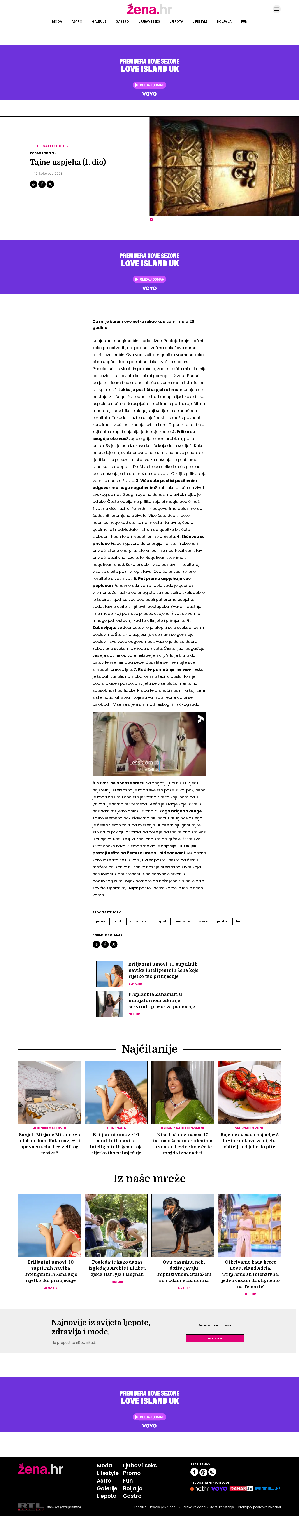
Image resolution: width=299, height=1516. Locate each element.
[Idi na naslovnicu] (149, 13)
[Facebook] (42, 187)
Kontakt (140, 1507)
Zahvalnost (139, 921)
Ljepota (176, 21)
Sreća (203, 921)
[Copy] (34, 187)
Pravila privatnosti (163, 1507)
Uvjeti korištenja (222, 1507)
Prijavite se (215, 1338)
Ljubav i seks (149, 21)
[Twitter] (50, 187)
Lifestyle (200, 21)
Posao (101, 921)
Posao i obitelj (53, 146)
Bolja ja (224, 21)
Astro (77, 21)
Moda (57, 21)
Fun (244, 21)
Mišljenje (183, 921)
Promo (132, 1473)
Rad (118, 921)
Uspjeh (162, 921)
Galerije (99, 21)
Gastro (122, 21)
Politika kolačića (194, 1507)
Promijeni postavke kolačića (259, 1507)
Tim (238, 921)
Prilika (222, 921)
